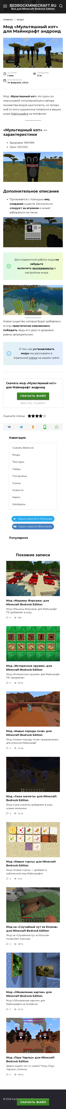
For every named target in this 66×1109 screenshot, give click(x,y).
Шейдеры (18, 504)
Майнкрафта (19, 113)
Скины (16, 483)
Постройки (19, 476)
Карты (16, 497)
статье (33, 357)
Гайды (16, 469)
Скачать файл (33, 395)
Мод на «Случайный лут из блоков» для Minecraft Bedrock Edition (32, 928)
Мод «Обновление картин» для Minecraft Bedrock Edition (29, 994)
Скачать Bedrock (23, 447)
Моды (11, 61)
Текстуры (18, 461)
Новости (18, 490)
